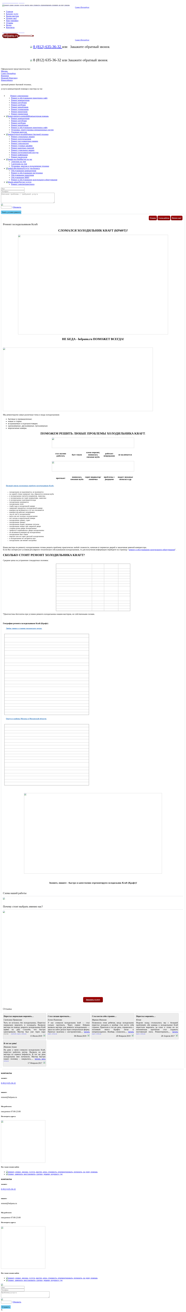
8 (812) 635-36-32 (47, 47)
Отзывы (153, 218)
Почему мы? (176, 218)
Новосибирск (7, 80)
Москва (4, 71)
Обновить (17, 207)
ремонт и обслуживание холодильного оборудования (152, 550)
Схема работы (164, 218)
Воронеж (5, 76)
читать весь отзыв (18, 1034)
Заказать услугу (93, 1000)
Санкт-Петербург (82, 7)
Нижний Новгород (9, 78)
